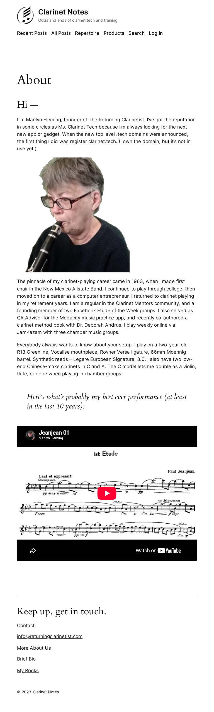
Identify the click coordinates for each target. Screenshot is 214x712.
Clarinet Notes (63, 12)
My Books (28, 670)
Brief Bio (26, 659)
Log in (156, 33)
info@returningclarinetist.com (49, 636)
